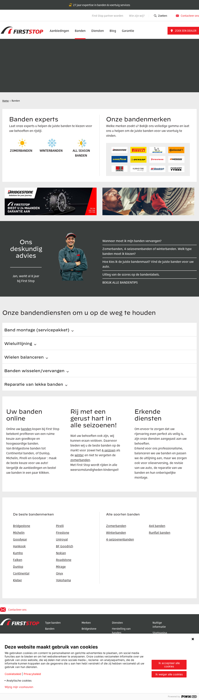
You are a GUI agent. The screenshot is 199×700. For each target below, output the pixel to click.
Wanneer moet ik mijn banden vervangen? (131, 241)
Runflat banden (159, 533)
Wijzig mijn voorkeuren (19, 687)
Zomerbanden (116, 526)
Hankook (19, 546)
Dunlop (18, 567)
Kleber (17, 580)
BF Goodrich (64, 546)
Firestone (62, 533)
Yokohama (63, 580)
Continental (21, 573)
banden (26, 429)
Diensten (97, 31)
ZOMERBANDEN (21, 150)
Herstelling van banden (121, 630)
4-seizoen (108, 450)
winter (79, 455)
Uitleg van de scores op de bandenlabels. (131, 274)
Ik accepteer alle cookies (169, 664)
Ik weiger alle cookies (169, 674)
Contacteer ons (190, 15)
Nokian (61, 553)
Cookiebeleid (13, 674)
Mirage (61, 567)
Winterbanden (116, 533)
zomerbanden (80, 460)
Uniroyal (62, 539)
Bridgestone (89, 628)
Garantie (128, 31)
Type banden (53, 622)
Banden (80, 31)
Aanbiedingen (59, 31)
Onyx (59, 573)
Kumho (18, 553)
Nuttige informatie (159, 624)
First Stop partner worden (107, 15)
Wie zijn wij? (137, 15)
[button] (183, 31)
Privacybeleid (32, 674)
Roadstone (63, 560)
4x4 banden (157, 526)
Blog (113, 31)
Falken (17, 560)
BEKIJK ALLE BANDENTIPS (120, 282)
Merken (86, 622)
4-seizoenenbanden (120, 539)
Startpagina (160, 632)
